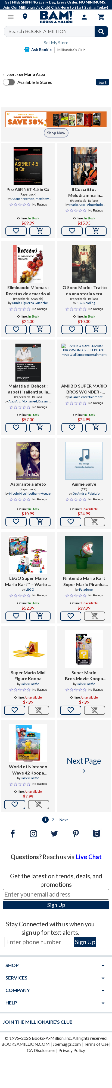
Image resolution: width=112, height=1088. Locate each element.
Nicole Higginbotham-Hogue (30, 493)
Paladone (86, 589)
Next (64, 819)
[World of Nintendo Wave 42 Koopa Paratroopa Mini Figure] (28, 743)
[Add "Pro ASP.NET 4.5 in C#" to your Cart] (40, 231)
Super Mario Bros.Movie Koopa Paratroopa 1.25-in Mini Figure (84, 676)
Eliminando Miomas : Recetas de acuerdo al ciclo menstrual (28, 291)
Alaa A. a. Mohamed (22, 401)
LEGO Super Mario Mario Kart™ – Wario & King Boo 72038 (28, 581)
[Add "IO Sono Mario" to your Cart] (96, 329)
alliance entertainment (85, 397)
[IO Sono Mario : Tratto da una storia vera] (84, 264)
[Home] (56, 17)
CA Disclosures (41, 1050)
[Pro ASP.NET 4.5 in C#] (28, 166)
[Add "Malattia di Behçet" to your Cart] (40, 427)
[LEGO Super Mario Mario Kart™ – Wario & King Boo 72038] (27, 555)
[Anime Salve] (84, 460)
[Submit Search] (101, 31)
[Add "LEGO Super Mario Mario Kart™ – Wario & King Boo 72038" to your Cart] (40, 616)
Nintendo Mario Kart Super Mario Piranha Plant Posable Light (84, 581)
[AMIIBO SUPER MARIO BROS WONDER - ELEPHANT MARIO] (84, 362)
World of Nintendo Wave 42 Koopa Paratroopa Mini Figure (28, 770)
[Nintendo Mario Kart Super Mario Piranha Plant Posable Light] (84, 555)
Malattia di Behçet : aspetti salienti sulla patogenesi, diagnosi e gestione (28, 389)
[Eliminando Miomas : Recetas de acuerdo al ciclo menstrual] (28, 264)
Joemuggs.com (67, 1044)
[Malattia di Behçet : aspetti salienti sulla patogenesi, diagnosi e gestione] (28, 362)
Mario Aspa (77, 205)
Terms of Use (96, 1044)
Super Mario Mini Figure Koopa (28, 675)
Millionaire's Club (71, 49)
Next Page (84, 765)
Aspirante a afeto (28, 484)
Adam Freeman (22, 199)
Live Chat (89, 856)
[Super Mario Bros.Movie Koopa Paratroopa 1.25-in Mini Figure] (84, 649)
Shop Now (56, 132)
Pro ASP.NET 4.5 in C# (28, 189)
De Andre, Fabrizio (86, 493)
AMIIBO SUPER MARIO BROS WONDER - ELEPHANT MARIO (84, 389)
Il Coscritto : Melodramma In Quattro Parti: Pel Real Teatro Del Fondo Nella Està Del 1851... (84, 193)
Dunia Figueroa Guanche (30, 303)
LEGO (30, 589)
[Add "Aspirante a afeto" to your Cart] (40, 521)
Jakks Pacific (30, 684)
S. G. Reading (86, 303)
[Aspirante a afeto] (28, 460)
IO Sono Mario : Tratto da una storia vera (84, 290)
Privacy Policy (71, 1050)
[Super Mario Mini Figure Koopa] (28, 649)
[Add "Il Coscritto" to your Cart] (96, 231)
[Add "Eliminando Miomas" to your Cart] (40, 329)
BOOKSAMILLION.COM (25, 1044)
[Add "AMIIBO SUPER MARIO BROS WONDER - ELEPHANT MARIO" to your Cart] (96, 427)
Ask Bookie (41, 49)
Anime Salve (84, 484)
